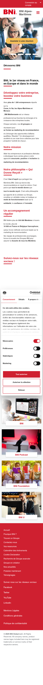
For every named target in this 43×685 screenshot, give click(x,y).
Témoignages (9, 575)
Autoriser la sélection (21, 382)
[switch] (36, 348)
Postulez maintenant (12, 570)
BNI (21, 423)
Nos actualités (10, 566)
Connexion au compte (31, 3)
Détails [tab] (21, 299)
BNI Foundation (21, 486)
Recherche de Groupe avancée (17, 558)
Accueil (7, 530)
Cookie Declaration (12, 554)
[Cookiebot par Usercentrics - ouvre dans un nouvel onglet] (30, 292)
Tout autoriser (21, 374)
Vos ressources (10, 546)
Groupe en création (12, 562)
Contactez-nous (10, 542)
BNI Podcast (21, 454)
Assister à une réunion (21, 40)
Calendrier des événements (15, 550)
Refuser (21, 390)
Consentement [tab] (9, 299)
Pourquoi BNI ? (10, 534)
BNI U (21, 517)
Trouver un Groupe (11, 538)
